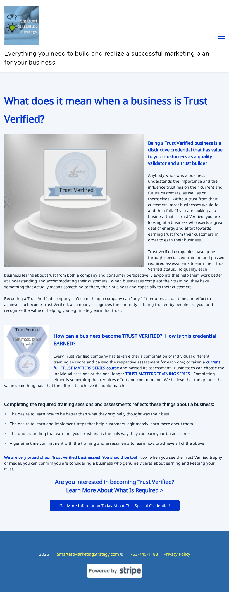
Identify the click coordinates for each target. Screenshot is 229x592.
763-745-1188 (147, 554)
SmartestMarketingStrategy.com (88, 554)
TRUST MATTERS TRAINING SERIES (157, 373)
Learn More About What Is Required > (114, 490)
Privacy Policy (177, 554)
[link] (74, 137)
